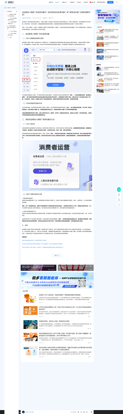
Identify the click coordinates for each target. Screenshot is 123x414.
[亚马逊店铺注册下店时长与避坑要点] (100, 51)
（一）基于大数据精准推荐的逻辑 (12, 19)
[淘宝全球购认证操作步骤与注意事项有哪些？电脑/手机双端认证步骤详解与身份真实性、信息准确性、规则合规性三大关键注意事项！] (30, 351)
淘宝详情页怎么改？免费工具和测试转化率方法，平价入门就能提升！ (111, 84)
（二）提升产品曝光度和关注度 (12, 34)
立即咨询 (110, 2)
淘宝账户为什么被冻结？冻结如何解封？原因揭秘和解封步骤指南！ (60, 295)
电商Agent (64, 2)
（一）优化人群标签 (12, 31)
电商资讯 (57, 2)
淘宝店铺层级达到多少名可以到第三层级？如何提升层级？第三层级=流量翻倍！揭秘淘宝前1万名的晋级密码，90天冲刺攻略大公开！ (65, 334)
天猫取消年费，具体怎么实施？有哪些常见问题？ (54, 321)
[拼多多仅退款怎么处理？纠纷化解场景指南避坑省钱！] (100, 31)
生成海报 (74, 412)
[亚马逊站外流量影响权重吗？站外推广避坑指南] (100, 57)
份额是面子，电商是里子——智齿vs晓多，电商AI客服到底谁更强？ (111, 38)
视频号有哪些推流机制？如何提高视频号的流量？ (34, 240)
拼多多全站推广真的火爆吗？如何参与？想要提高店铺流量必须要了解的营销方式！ (43, 247)
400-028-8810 (101, 2)
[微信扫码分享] (78, 412)
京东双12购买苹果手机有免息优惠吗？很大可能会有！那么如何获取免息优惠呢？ (42, 244)
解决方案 (93, 2)
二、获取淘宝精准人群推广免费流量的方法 (11, 27)
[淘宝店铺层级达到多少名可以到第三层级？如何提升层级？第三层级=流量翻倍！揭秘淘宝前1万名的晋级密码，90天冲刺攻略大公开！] (30, 336)
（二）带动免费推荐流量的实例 (12, 22)
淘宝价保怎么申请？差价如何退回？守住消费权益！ (111, 79)
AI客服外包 (72, 2)
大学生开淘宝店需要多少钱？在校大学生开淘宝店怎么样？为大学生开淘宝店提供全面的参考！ (65, 308)
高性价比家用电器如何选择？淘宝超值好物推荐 (111, 90)
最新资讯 (51, 2)
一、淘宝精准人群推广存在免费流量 (11, 15)
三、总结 (10, 37)
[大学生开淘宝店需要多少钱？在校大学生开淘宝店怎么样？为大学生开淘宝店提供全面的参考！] (30, 310)
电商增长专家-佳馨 (26, 18)
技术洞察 (86, 2)
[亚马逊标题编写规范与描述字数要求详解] (100, 44)
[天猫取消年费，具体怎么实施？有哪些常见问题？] (30, 324)
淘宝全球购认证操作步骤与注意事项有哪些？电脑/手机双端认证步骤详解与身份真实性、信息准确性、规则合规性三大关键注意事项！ (65, 349)
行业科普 (79, 2)
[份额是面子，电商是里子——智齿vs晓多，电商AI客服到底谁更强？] (100, 38)
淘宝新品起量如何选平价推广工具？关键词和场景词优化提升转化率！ (111, 73)
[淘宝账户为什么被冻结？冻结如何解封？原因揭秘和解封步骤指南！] (30, 298)
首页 (5, 7)
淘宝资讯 (45, 18)
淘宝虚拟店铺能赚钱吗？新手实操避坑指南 (111, 68)
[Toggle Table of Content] (17, 11)
